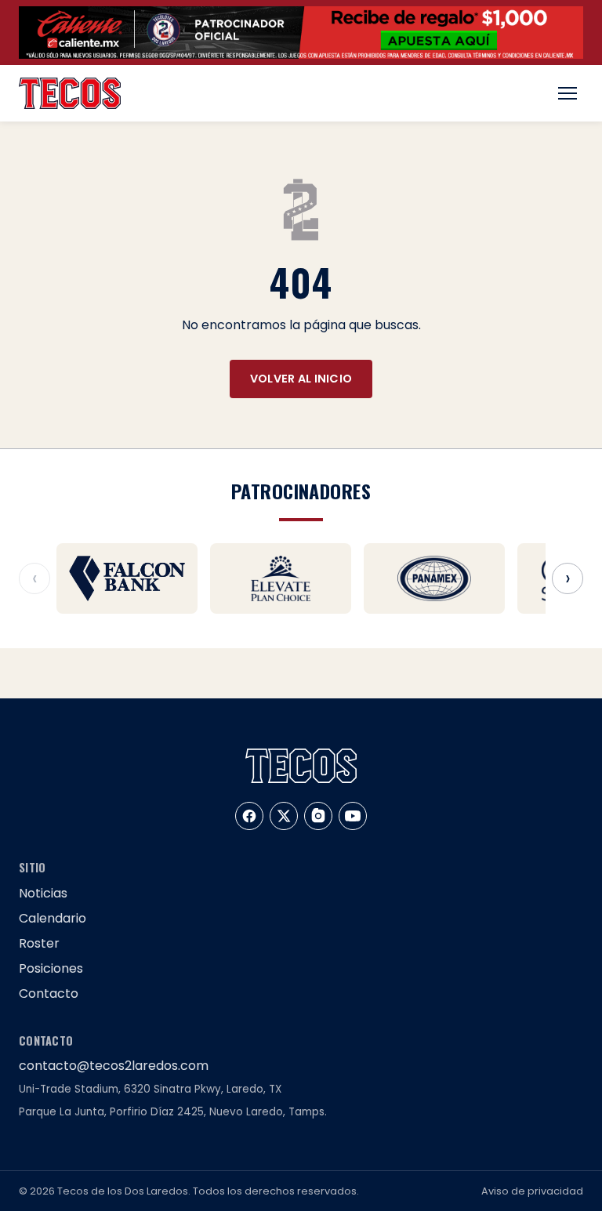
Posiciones (51, 968)
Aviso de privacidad (532, 1191)
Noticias (43, 893)
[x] (284, 816)
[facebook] (249, 816)
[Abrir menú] (567, 93)
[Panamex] (434, 578)
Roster (39, 943)
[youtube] (353, 816)
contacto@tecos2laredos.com (114, 1066)
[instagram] (318, 816)
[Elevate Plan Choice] (280, 578)
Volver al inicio (301, 378)
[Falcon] (127, 578)
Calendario (52, 918)
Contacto (48, 993)
